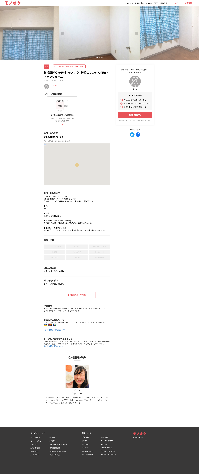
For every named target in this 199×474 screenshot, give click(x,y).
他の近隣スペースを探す (77, 295)
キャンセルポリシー (56, 455)
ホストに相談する (135, 115)
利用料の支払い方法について (54, 330)
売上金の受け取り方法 (108, 451)
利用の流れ (139, 3)
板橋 (61, 80)
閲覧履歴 (163, 3)
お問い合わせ (34, 451)
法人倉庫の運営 (152, 3)
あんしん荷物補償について (53, 346)
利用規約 (52, 441)
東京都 (46, 80)
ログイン (176, 3)
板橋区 (54, 80)
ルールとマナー (35, 455)
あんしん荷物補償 (87, 455)
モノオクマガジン (35, 441)
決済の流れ (85, 448)
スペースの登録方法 (107, 441)
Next (136, 33)
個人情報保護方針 (55, 448)
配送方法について (87, 451)
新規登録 (188, 3)
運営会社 (52, 437)
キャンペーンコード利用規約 (58, 444)
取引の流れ (85, 444)
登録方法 (84, 441)
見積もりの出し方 (106, 448)
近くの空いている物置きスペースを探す (69, 66)
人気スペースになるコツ (108, 455)
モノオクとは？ (127, 3)
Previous (62, 33)
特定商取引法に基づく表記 (58, 451)
